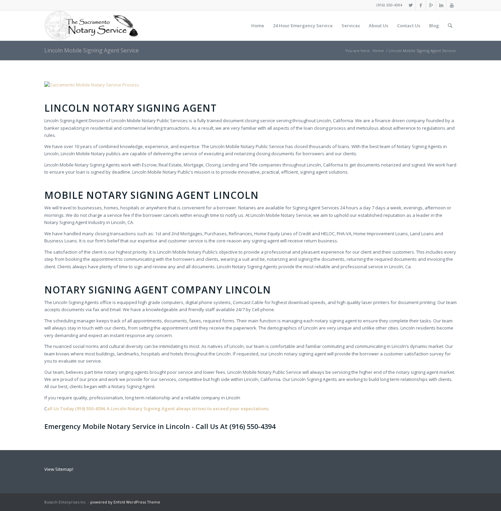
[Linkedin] (441, 5)
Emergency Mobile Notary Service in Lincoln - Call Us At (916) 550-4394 (159, 426)
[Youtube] (451, 5)
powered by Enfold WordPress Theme (125, 502)
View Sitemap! (58, 469)
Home (378, 50)
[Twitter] (410, 5)
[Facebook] (421, 5)
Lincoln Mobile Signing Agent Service (91, 50)
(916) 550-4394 (389, 4)
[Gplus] (431, 5)
